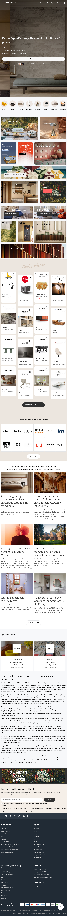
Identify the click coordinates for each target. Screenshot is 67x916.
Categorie (36, 828)
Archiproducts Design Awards (9, 849)
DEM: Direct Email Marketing (41, 874)
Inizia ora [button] (33, 59)
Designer (36, 834)
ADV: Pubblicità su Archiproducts (43, 877)
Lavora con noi (5, 841)
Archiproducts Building (40, 855)
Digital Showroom (39, 886)
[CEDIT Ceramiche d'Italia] (49, 431)
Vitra (13, 701)
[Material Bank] (8, 153)
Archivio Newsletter (39, 844)
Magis (52, 709)
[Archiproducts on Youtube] (24, 816)
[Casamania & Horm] (39, 431)
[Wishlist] (52, 2)
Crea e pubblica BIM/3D (40, 872)
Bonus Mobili (4, 882)
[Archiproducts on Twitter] (15, 816)
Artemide (26, 701)
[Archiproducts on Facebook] (2, 816)
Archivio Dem (37, 847)
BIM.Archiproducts (39, 852)
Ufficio (52, 695)
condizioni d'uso (21, 808)
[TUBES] (25, 231)
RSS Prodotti (56, 913)
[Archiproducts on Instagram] (6, 816)
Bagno (38, 695)
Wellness (4, 697)
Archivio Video (38, 849)
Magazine (36, 836)
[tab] (6, 824)
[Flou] (60, 431)
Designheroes (37, 857)
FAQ (2, 836)
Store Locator (5, 880)
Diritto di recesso (5, 890)
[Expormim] (49, 445)
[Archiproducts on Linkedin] (28, 816)
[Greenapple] (28, 445)
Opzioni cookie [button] (21, 913)
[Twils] (17, 431)
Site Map (63, 913)
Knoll (17, 701)
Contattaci (4, 839)
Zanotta (32, 701)
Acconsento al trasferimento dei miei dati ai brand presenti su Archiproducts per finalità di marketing (24, 804)
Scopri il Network (5, 831)
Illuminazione (28, 695)
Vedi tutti (33, 456)
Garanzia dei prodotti (7, 887)
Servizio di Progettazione (8, 872)
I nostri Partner (5, 834)
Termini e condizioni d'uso (38, 913)
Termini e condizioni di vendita (9, 893)
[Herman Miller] (39, 445)
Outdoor (44, 695)
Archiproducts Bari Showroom (9, 847)
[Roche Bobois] (17, 445)
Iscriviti (51, 799)
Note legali (4, 895)
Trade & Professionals (7, 874)
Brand (35, 831)
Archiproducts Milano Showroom (10, 844)
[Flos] (28, 431)
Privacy (14, 913)
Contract (11, 697)
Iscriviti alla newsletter (7, 852)
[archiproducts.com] (11, 2)
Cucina (58, 695)
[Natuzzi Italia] (60, 445)
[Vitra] (6, 431)
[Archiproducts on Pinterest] (11, 816)
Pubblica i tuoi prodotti (40, 869)
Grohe (53, 740)
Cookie (28, 913)
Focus (35, 841)
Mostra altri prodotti (33, 405)
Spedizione (4, 885)
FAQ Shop (3, 898)
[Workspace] (46, 2)
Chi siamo (3, 828)
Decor (63, 695)
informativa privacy (32, 808)
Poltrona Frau (52, 707)
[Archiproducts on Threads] (19, 816)
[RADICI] (8, 231)
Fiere (35, 839)
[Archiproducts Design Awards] (25, 153)
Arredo (20, 695)
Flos (21, 701)
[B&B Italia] (6, 445)
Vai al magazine (33, 622)
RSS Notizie (49, 913)
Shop (2, 877)
